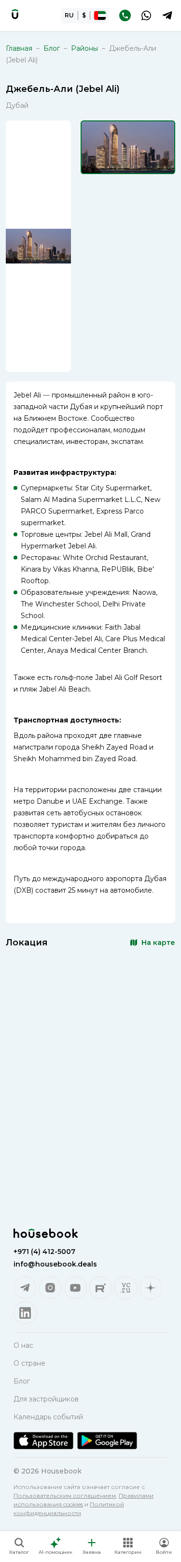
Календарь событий (48, 1417)
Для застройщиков (46, 1399)
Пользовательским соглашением (65, 1495)
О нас (23, 1345)
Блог (51, 48)
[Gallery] (38, 246)
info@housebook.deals (55, 1264)
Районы (84, 48)
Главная (19, 48)
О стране (29, 1363)
